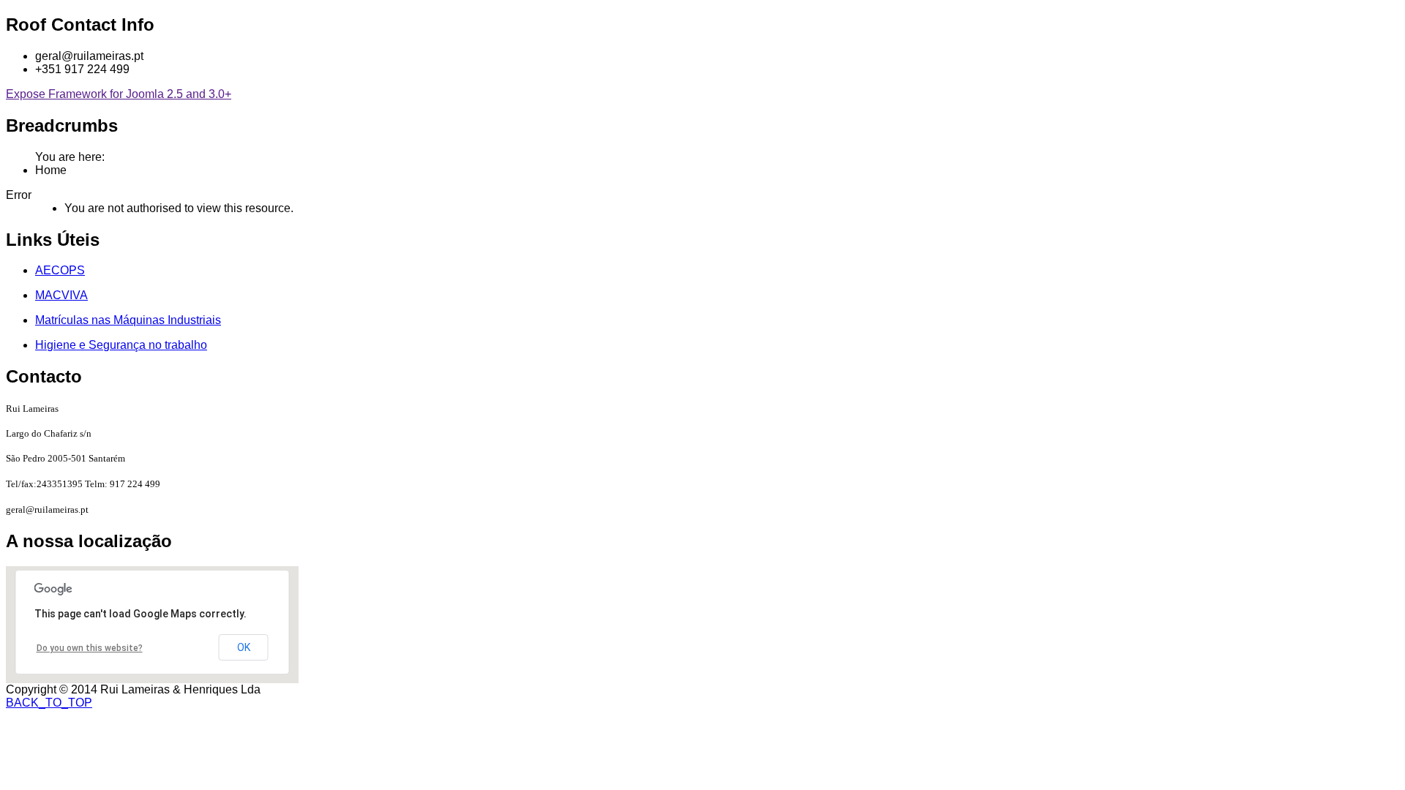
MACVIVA (61, 295)
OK (243, 647)
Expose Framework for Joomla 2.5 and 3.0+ (118, 94)
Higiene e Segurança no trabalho (121, 345)
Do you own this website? (90, 648)
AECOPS (60, 270)
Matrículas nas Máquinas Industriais (128, 320)
